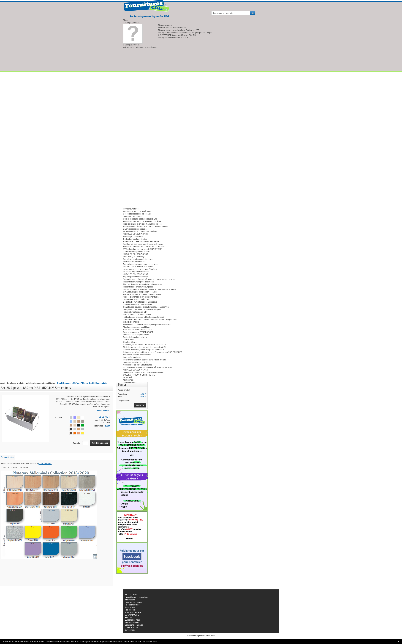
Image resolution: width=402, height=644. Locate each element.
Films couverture (165, 25)
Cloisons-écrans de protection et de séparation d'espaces (147, 367)
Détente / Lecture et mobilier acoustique (140, 302)
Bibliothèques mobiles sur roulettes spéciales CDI (144, 347)
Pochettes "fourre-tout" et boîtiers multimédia (142, 221)
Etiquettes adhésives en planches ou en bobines (144, 246)
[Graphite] (71, 429)
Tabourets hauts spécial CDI (135, 312)
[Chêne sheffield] (82, 421)
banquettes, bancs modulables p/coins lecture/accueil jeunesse (150, 319)
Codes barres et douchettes (135, 239)
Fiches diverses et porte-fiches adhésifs (140, 231)
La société (127, 377)
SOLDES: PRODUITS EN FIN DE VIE (139, 375)
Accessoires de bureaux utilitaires (137, 365)
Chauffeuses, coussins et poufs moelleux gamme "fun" (146, 307)
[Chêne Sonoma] (71, 425)
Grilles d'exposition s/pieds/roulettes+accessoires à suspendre (149, 289)
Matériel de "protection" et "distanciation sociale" (143, 372)
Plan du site (130, 607)
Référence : (99, 426)
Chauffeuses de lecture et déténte (137, 304)
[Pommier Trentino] (78, 433)
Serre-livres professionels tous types (138, 259)
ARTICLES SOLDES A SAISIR (136, 234)
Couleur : (59, 417)
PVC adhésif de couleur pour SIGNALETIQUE (142, 249)
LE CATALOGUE (132, 615)
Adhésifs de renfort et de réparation (138, 211)
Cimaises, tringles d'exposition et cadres (140, 292)
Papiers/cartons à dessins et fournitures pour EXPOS (145, 226)
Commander (139, 405)
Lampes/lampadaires (132, 357)
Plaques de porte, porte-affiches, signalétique (142, 284)
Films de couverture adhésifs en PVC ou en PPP (178, 30)
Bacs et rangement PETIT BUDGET (138, 332)
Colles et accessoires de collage (137, 214)
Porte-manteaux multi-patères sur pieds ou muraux (144, 360)
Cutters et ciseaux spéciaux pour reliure (140, 219)
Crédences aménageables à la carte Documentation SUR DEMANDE (152, 352)
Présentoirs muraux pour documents (138, 282)
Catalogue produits (131, 23)
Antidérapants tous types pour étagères (140, 269)
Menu (125, 20)
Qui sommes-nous (132, 620)
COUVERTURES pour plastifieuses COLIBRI (177, 35)
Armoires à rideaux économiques (137, 355)
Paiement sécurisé (133, 605)
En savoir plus (150, 641)
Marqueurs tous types (132, 216)
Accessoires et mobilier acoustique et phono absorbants (147, 324)
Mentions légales (132, 622)
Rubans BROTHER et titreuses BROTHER (141, 241)
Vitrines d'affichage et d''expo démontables (141, 297)
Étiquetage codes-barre (133, 236)
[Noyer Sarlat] (71, 433)
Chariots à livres (130, 342)
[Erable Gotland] (74, 425)
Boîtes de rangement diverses (136, 272)
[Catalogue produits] (133, 34)
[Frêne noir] (78, 425)
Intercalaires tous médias (133, 262)
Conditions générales (134, 625)
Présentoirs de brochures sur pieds (138, 287)
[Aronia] (74, 417)
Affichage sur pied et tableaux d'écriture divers (142, 294)
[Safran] (82, 433)
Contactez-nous (131, 627)
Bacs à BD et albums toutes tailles (137, 330)
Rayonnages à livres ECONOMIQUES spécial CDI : (145, 345)
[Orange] (74, 433)
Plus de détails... (103, 411)
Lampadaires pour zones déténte (137, 314)
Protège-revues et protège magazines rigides (142, 224)
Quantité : (77, 443)
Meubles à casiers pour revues (136, 335)
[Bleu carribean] (71, 421)
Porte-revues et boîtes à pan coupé (138, 267)
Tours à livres (128, 340)
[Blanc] (82, 417)
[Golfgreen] (82, 425)
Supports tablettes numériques (136, 299)
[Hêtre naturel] (78, 429)
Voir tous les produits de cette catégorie (140, 47)
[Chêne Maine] (74, 421)
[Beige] (78, 417)
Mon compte (128, 380)
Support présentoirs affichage (135, 277)
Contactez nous (129, 382)
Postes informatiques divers (135, 337)
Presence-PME (208, 636)
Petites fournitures (131, 209)
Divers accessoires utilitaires (135, 229)
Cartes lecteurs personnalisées (136, 252)
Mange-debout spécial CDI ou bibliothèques (142, 309)
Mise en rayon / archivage (134, 257)
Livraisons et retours (133, 602)
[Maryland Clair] (82, 429)
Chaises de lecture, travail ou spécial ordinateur (143, 350)
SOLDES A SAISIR (131, 322)
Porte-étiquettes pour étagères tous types (140, 264)
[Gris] (74, 429)
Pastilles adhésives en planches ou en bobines (143, 244)
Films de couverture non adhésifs (172, 28)
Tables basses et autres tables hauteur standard (143, 317)
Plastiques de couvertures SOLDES (173, 38)
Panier (122, 384)
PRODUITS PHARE (133, 612)
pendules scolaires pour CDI (135, 362)
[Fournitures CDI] (146, 9)
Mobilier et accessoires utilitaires (137, 327)
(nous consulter (45, 464)
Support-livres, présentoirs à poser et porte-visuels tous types (149, 279)
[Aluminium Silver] (71, 417)
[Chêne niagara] (78, 421)
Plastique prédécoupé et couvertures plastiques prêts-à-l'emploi (185, 33)
